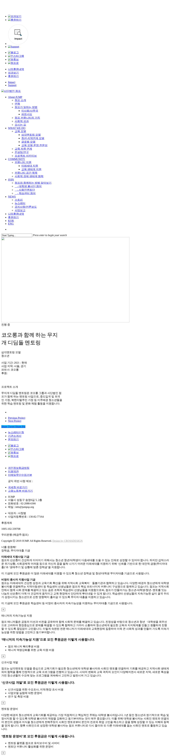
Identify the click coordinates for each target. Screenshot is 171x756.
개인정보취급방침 (18, 468)
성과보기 (13, 72)
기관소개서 (14, 435)
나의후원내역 (16, 69)
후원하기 (13, 76)
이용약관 (13, 471)
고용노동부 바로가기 (20, 490)
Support (12, 85)
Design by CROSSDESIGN (67, 540)
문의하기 (13, 439)
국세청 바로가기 (17, 487)
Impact (11, 82)
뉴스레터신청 (16, 432)
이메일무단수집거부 (20, 475)
